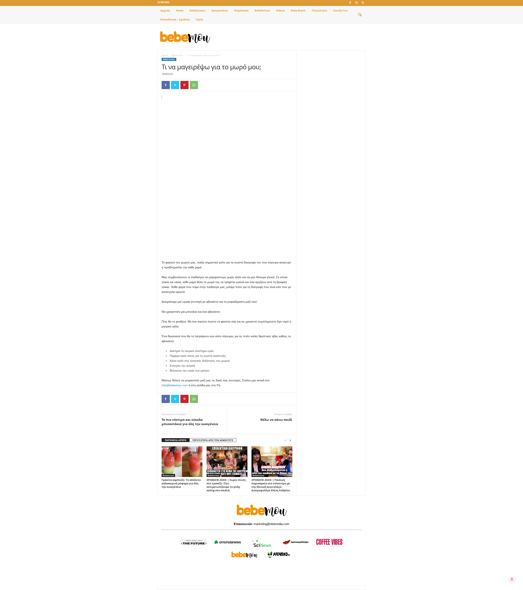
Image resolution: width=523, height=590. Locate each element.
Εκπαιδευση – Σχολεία (175, 19)
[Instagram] (356, 3)
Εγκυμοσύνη (219, 10)
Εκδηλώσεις (197, 10)
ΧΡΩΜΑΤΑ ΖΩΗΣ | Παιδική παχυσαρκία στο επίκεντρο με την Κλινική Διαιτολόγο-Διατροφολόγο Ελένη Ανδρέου (270, 485)
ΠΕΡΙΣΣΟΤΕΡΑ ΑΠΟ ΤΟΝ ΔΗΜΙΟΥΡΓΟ (212, 440)
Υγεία (199, 19)
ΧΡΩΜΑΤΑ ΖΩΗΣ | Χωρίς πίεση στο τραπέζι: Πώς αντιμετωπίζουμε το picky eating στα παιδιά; (226, 485)
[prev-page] (285, 440)
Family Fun (340, 10)
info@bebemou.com (175, 385)
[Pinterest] (184, 85)
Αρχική (165, 10)
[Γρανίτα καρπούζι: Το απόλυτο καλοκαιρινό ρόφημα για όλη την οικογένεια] (182, 461)
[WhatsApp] (194, 85)
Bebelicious (262, 10)
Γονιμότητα (319, 10)
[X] (362, 3)
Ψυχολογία (241, 10)
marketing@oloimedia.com (271, 524)
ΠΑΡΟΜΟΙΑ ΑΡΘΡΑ (175, 440)
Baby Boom (298, 10)
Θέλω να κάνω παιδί (276, 420)
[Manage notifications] (512, 579)
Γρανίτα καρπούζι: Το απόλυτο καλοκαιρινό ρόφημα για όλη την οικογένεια (181, 483)
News (179, 10)
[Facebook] (350, 3)
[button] (359, 14)
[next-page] (290, 440)
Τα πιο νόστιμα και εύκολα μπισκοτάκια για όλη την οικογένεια (190, 422)
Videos (280, 10)
